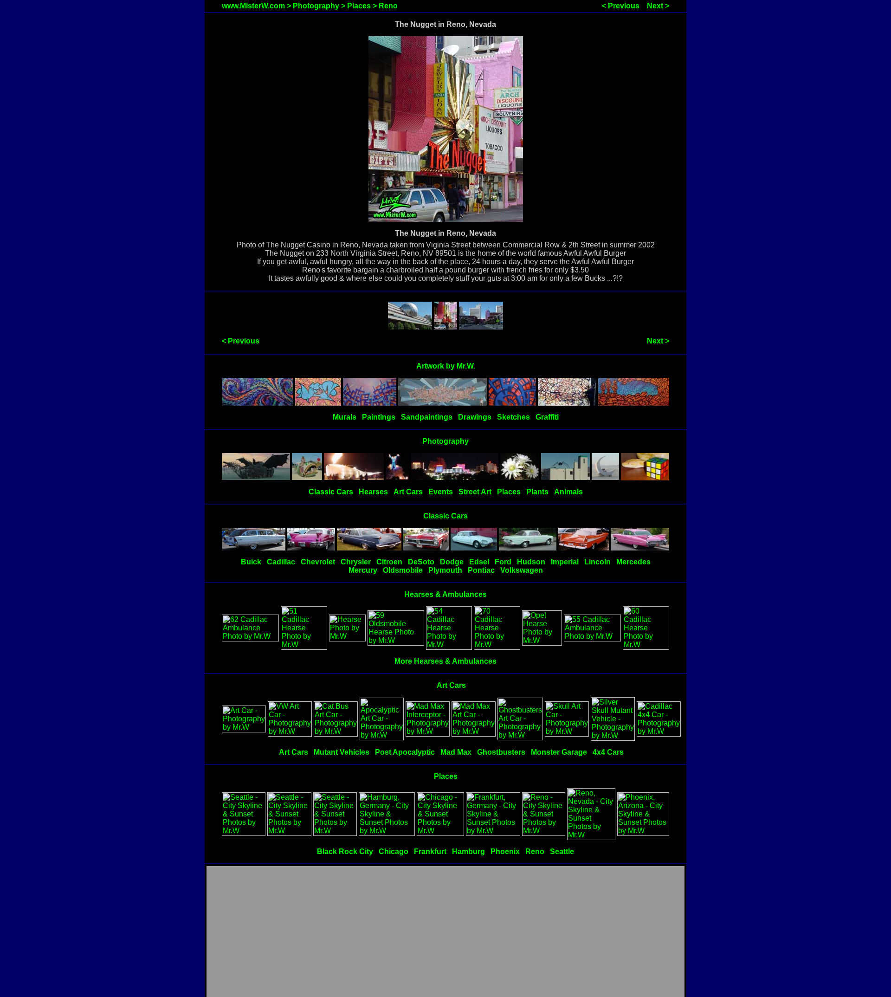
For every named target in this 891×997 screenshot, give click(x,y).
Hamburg (468, 851)
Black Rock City (345, 851)
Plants (537, 492)
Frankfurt (430, 851)
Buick (251, 562)
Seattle (562, 851)
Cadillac (281, 562)
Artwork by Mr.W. (445, 366)
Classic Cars (331, 492)
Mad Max (455, 752)
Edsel (479, 562)
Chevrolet (318, 562)
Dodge (452, 562)
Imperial (565, 562)
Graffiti (547, 417)
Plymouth (445, 570)
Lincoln (597, 562)
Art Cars (408, 492)
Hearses (373, 492)
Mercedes (633, 562)
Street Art (474, 492)
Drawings (474, 417)
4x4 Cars (608, 752)
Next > (658, 6)
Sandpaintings (426, 417)
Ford (503, 562)
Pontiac (481, 570)
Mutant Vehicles (341, 752)
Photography (316, 6)
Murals (344, 417)
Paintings (378, 417)
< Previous (620, 6)
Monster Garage (559, 752)
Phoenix (505, 851)
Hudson (531, 562)
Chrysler (356, 562)
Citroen (389, 562)
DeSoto (421, 562)
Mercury (363, 570)
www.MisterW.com (253, 6)
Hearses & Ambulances (445, 594)
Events (440, 492)
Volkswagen (521, 570)
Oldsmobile (403, 570)
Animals (568, 492)
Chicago (393, 851)
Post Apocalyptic (405, 752)
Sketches (513, 417)
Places (359, 6)
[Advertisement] (445, 932)
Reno (388, 6)
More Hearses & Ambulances (445, 661)
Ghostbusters (501, 752)
